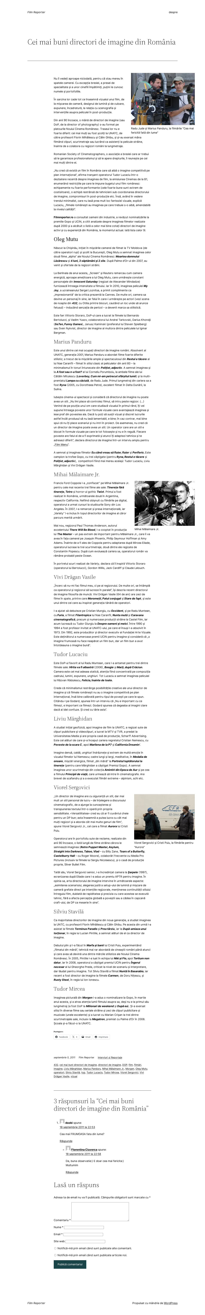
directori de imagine (109, 1064)
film (131, 1064)
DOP (124, 1064)
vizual (74, 1076)
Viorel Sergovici (129, 1072)
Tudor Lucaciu (95, 1072)
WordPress (171, 1303)
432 (56, 1064)
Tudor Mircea (111, 1072)
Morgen (129, 1068)
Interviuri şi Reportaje (110, 1057)
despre (173, 12)
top (83, 1072)
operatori (59, 1072)
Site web (59, 1241)
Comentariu (62, 1220)
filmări (137, 1064)
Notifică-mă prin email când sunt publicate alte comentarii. (94, 1248)
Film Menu (61, 444)
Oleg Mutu (141, 1068)
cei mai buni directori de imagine (78, 1064)
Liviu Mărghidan (73, 1068)
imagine (58, 1068)
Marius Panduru (92, 1068)
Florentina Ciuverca (84, 1149)
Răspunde (66, 1141)
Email (58, 1234)
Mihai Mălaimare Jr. (113, 1068)
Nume (58, 1227)
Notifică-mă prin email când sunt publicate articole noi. (92, 1255)
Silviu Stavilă (73, 1072)
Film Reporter (36, 12)
